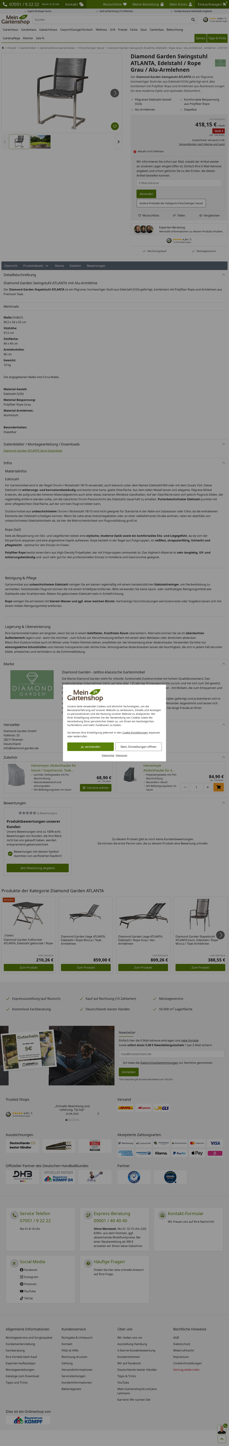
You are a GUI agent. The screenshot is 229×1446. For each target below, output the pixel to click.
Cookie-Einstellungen (135, 732)
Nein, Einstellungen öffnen (138, 747)
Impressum (121, 755)
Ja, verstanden (90, 747)
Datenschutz (108, 755)
